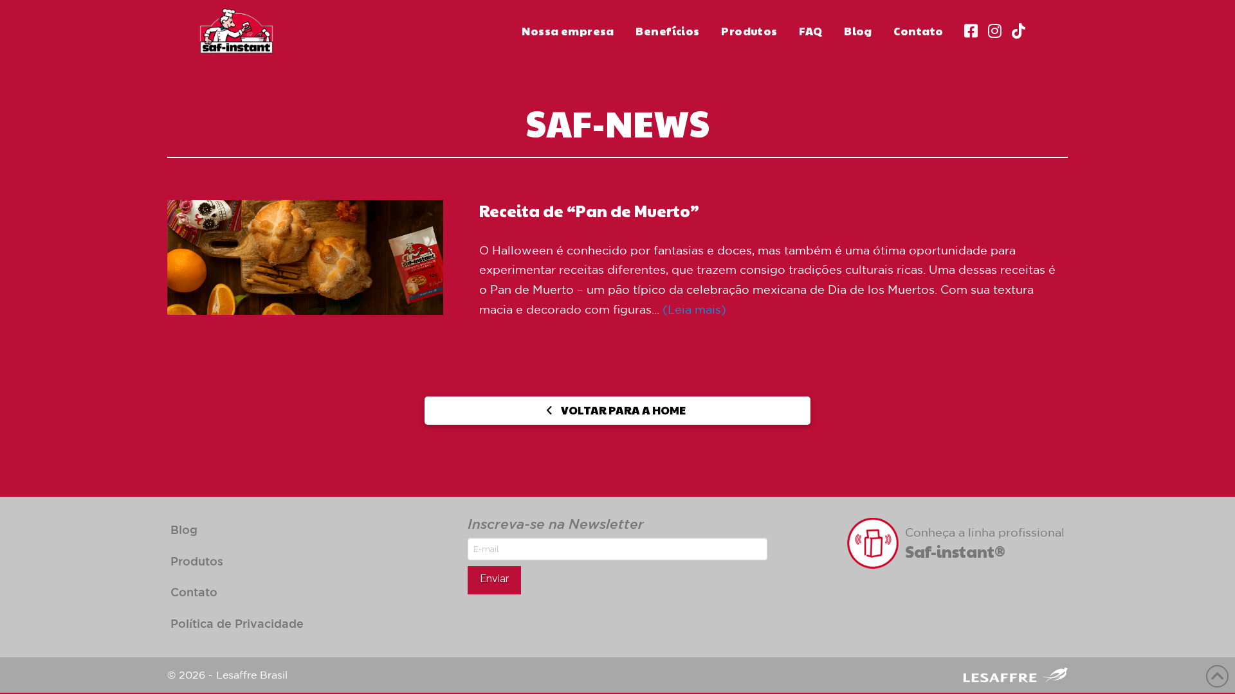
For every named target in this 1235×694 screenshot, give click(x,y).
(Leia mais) (694, 309)
